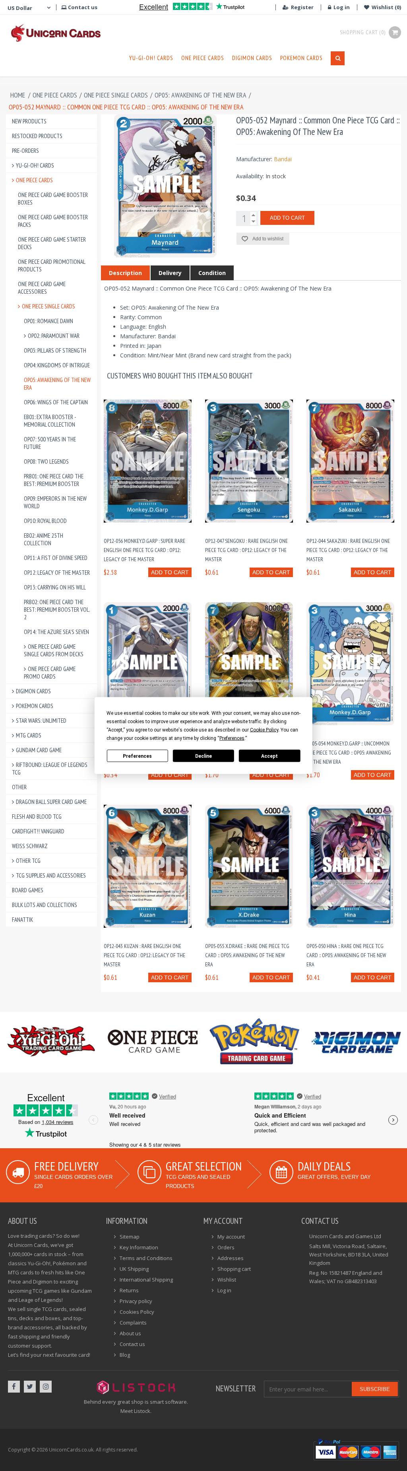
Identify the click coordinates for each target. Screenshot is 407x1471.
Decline (203, 756)
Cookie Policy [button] (264, 730)
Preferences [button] (231, 738)
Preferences (137, 756)
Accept (269, 756)
